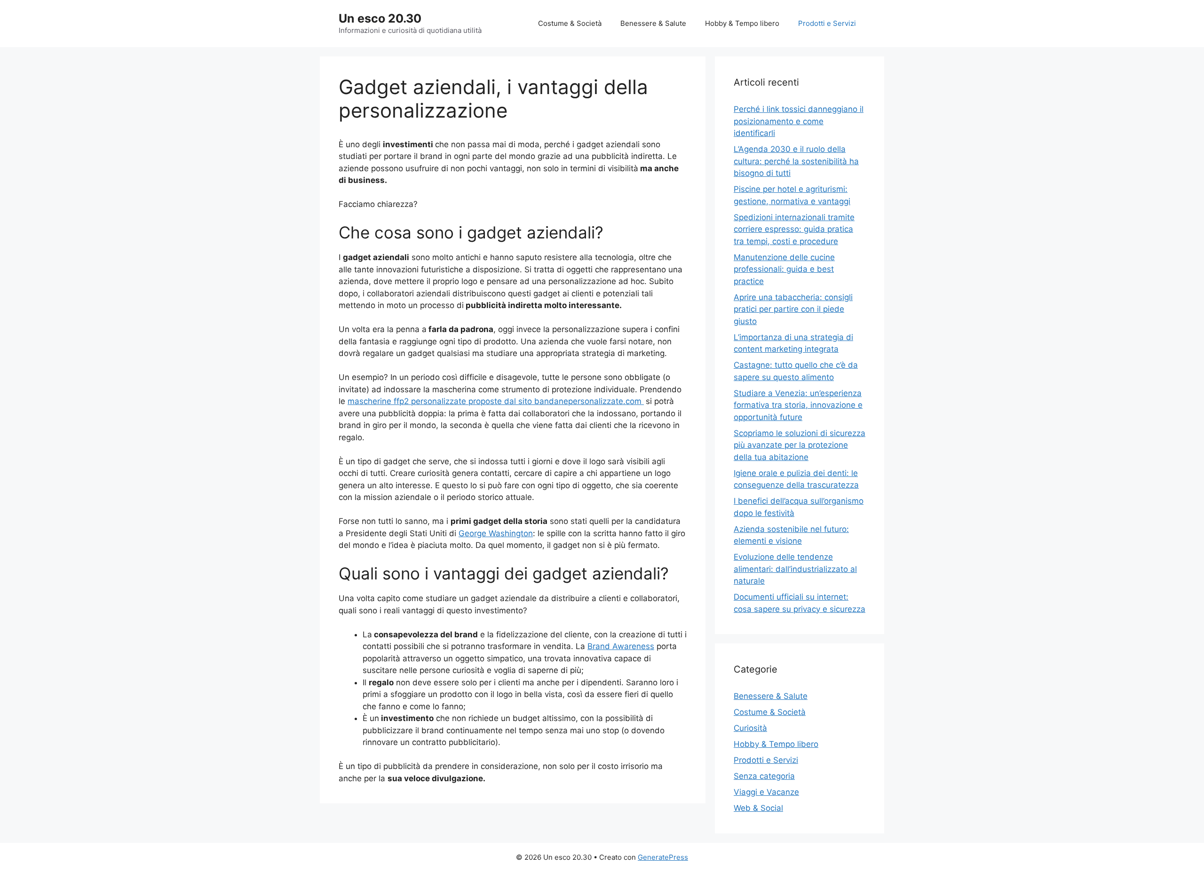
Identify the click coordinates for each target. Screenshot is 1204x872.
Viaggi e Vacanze (766, 792)
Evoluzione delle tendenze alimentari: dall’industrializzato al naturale (795, 569)
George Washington (496, 533)
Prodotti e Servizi (827, 23)
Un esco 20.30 (380, 18)
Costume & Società (570, 23)
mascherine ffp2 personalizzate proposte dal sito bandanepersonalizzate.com (496, 401)
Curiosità (750, 728)
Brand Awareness (620, 646)
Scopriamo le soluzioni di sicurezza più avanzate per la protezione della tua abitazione (799, 445)
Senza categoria (764, 776)
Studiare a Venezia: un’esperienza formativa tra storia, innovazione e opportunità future (798, 405)
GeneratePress (663, 857)
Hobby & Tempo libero (742, 23)
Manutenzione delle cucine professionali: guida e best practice (784, 269)
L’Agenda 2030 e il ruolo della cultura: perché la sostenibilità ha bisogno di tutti (796, 161)
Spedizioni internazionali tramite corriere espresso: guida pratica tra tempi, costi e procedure (794, 229)
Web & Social (758, 808)
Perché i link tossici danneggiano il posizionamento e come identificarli (798, 121)
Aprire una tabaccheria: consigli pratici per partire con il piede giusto (793, 309)
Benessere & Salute (653, 23)
